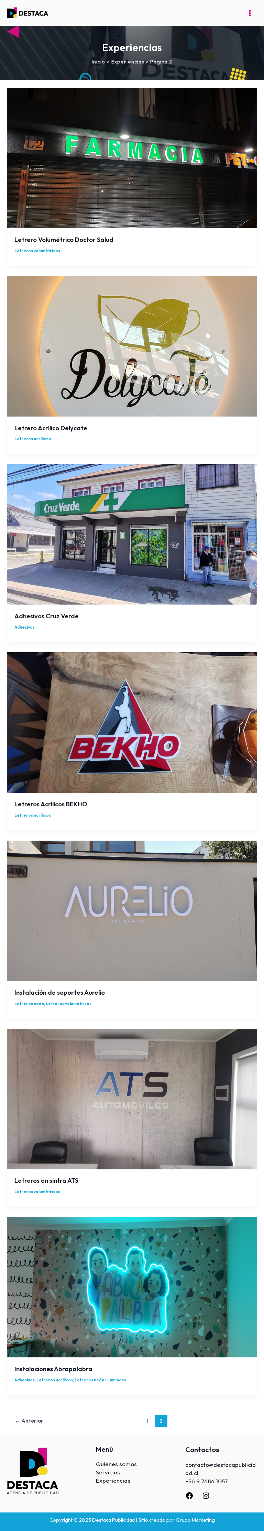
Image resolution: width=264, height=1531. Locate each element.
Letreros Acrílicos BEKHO (50, 804)
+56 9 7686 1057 (206, 1481)
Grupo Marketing (195, 1520)
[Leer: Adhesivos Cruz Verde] (132, 533)
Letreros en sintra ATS (46, 1180)
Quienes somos (116, 1464)
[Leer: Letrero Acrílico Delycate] (132, 345)
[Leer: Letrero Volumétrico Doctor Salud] (132, 157)
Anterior (29, 1420)
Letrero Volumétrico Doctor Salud (63, 240)
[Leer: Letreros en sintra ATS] (132, 1098)
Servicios (108, 1472)
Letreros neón (29, 1003)
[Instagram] (206, 1498)
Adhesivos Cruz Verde (46, 616)
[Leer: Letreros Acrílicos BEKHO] (132, 721)
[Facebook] (189, 1498)
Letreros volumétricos (37, 250)
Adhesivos (24, 627)
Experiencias (113, 1480)
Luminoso (116, 1379)
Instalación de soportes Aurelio (59, 992)
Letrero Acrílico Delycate (50, 428)
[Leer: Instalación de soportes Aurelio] (132, 910)
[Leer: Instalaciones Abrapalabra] (132, 1286)
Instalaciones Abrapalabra (53, 1369)
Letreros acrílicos (32, 438)
